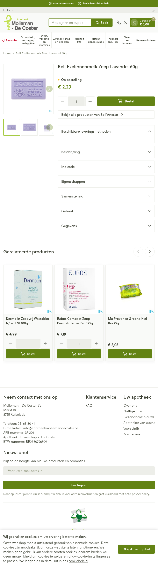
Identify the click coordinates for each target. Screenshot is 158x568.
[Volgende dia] (150, 252)
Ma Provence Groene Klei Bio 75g (127, 320)
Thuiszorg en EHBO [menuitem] (113, 40)
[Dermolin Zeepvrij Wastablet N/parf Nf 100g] (27, 289)
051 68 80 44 (26, 423)
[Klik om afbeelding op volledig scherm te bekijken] (28, 89)
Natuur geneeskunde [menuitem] (97, 40)
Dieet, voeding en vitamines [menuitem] (45, 40)
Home (7, 53)
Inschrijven (79, 485)
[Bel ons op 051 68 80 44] (119, 23)
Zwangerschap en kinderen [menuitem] (62, 40)
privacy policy (140, 494)
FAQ (89, 405)
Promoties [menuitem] (11, 40)
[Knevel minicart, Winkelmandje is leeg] (134, 22)
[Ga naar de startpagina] (23, 22)
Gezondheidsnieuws (138, 417)
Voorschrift (131, 428)
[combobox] (70, 22)
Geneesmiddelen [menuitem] (147, 41)
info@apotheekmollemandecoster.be (51, 428)
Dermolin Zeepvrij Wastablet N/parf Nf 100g (27, 320)
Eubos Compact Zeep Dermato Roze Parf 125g (75, 320)
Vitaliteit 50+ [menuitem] (80, 40)
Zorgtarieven (133, 434)
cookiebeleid (78, 561)
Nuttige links (133, 411)
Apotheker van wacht (139, 422)
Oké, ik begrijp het (136, 549)
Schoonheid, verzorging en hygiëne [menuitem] (29, 40)
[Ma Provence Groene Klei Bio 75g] (130, 289)
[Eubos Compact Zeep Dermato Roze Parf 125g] (79, 289)
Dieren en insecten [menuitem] (128, 40)
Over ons (130, 405)
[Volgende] (49, 89)
